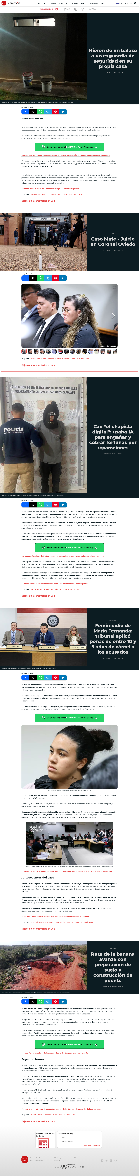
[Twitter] (106, 1160)
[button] (69, 316)
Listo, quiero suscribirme (92, 1145)
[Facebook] (102, 1160)
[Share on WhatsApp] (40, 111)
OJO (113, 233)
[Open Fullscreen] (114, 287)
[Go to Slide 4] (42, 351)
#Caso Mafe (35, 359)
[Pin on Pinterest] (55, 111)
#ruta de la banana (45, 1115)
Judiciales (112, 620)
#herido (45, 194)
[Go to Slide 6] (54, 351)
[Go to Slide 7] (60, 351)
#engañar (54, 589)
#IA (32, 589)
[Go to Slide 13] (96, 351)
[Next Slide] (113, 315)
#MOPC (33, 1115)
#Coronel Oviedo (55, 194)
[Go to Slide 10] (78, 351)
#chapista (38, 589)
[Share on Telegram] (48, 111)
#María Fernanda (47, 359)
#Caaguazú (68, 194)
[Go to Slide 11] (84, 351)
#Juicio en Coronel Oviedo (65, 359)
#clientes (63, 589)
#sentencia (43, 922)
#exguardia (78, 194)
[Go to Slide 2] (30, 351)
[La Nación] (11, 3)
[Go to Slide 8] (66, 351)
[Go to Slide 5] (48, 351)
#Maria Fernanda (73, 922)
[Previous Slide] (25, 315)
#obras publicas (59, 1115)
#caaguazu (71, 1115)
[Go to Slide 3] (36, 351)
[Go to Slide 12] (90, 351)
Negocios (113, 948)
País (112, 45)
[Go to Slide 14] (102, 351)
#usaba (46, 589)
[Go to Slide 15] (108, 351)
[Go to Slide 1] (24, 351)
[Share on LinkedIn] (63, 111)
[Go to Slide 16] (115, 351)
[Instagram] (111, 1160)
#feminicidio (60, 922)
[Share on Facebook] (25, 111)
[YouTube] (115, 1160)
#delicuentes (36, 194)
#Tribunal (34, 922)
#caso (51, 922)
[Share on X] (33, 111)
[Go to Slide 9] (72, 351)
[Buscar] (135, 3)
